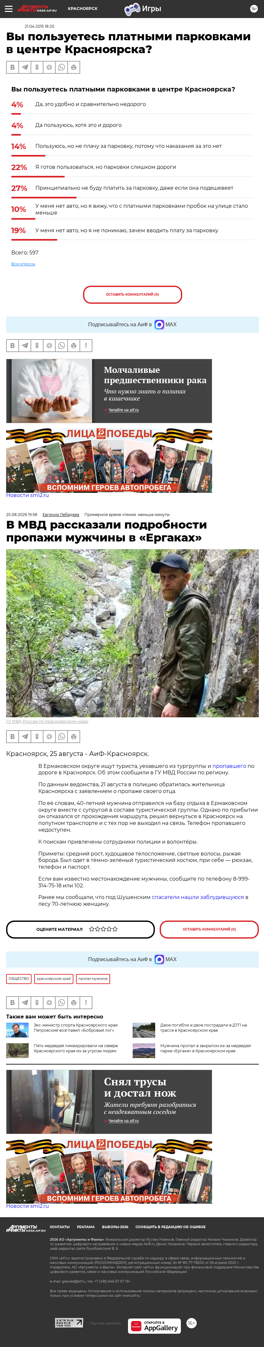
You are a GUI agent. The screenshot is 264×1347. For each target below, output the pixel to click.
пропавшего (229, 766)
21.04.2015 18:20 (39, 26)
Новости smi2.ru (27, 495)
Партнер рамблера (105, 1323)
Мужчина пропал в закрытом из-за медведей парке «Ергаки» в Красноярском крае (205, 1048)
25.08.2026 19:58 (21, 514)
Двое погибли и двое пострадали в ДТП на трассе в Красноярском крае (203, 1028)
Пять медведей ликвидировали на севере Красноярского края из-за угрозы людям (76, 1048)
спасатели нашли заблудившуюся (198, 897)
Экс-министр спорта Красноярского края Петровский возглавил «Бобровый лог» (76, 1028)
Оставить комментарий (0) (132, 294)
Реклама (86, 1227)
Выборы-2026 (115, 1227)
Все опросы (23, 264)
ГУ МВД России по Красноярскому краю (47, 721)
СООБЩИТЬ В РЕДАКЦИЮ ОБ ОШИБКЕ (171, 1227)
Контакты (60, 1227)
